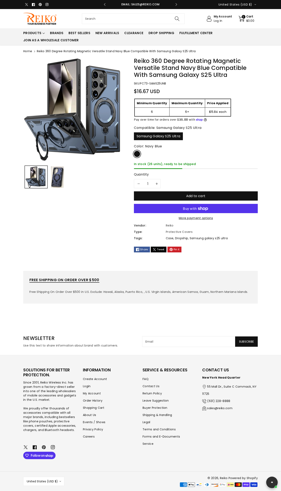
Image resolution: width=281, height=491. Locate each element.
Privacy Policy (93, 429)
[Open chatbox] (272, 482)
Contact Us (151, 386)
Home (27, 51)
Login (87, 386)
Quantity (141, 174)
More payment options (196, 218)
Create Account (95, 379)
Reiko (224, 478)
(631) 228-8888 (218, 401)
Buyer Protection (155, 408)
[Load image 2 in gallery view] (57, 177)
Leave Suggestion (156, 401)
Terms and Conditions (159, 429)
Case (169, 238)
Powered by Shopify (243, 478)
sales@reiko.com (219, 408)
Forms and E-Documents (161, 436)
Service (148, 444)
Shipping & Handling (157, 415)
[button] (246, 18)
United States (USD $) (42, 481)
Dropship (181, 238)
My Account (92, 393)
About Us (89, 415)
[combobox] (133, 19)
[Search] (177, 19)
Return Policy (152, 393)
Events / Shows (94, 422)
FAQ (146, 379)
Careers (89, 436)
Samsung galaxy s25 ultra (209, 238)
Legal (146, 422)
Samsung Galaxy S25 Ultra (158, 136)
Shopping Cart (93, 408)
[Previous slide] (104, 4)
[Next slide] (176, 4)
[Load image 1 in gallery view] (36, 177)
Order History (92, 401)
